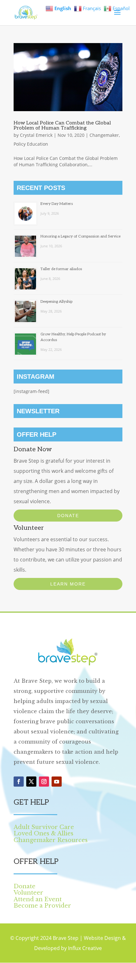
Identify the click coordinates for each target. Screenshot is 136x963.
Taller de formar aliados (61, 269)
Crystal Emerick (36, 135)
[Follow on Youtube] (57, 781)
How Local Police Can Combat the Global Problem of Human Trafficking (62, 125)
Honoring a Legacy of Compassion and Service (80, 236)
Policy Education (31, 144)
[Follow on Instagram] (44, 781)
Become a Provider (42, 905)
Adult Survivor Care (44, 827)
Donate (68, 515)
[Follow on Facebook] (19, 781)
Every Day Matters (56, 203)
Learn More (68, 583)
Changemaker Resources (51, 840)
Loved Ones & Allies (43, 833)
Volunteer (28, 892)
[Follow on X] (31, 781)
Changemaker (104, 135)
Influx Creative (85, 948)
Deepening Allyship (56, 301)
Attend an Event (38, 899)
